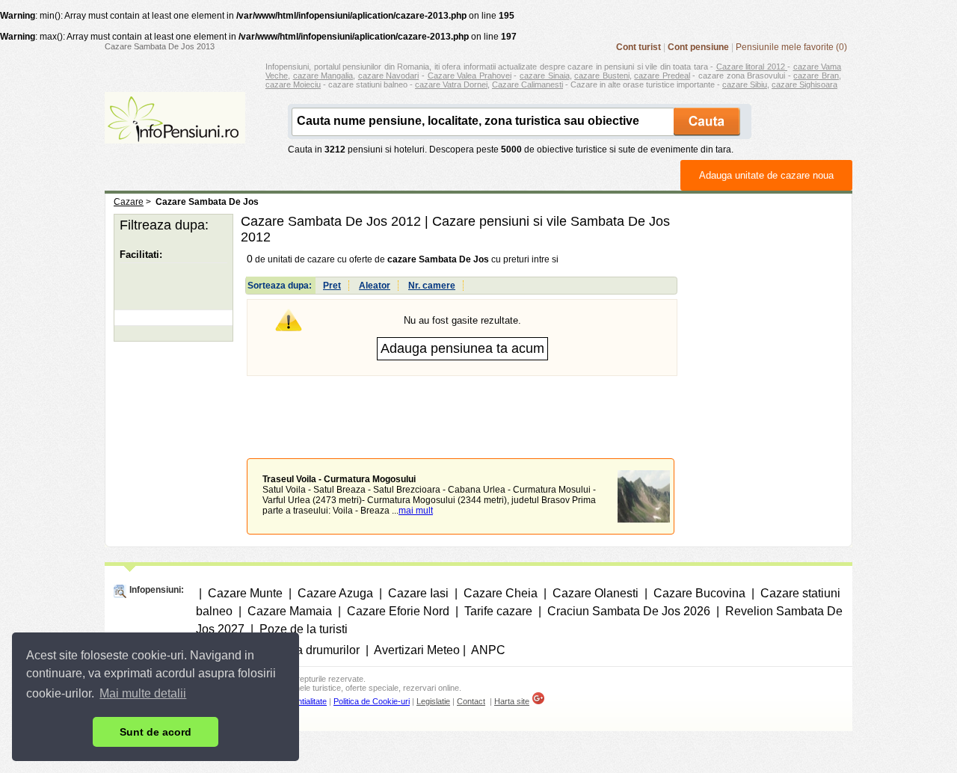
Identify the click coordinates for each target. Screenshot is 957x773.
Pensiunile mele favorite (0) (791, 47)
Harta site (511, 701)
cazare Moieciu (293, 84)
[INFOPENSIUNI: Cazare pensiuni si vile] (175, 133)
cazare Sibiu (744, 84)
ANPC (488, 650)
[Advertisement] (462, 406)
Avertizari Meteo (417, 650)
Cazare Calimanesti (527, 84)
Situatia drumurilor (311, 650)
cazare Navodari (388, 75)
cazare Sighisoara (804, 84)
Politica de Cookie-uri (371, 701)
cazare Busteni (602, 75)
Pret (332, 285)
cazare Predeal (662, 75)
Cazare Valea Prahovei (469, 75)
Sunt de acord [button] (155, 732)
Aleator (374, 285)
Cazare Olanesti (595, 593)
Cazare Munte (245, 593)
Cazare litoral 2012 (752, 66)
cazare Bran (816, 75)
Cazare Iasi (418, 593)
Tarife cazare (498, 611)
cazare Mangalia (323, 75)
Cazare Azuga (335, 593)
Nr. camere (431, 285)
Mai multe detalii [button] (142, 693)
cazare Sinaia (545, 75)
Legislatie (433, 701)
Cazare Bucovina (699, 593)
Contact (471, 701)
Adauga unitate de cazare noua (766, 175)
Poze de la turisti (303, 629)
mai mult (416, 510)
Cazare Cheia (501, 593)
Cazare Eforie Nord (398, 611)
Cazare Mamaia (289, 611)
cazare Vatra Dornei (451, 84)
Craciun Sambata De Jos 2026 (628, 611)
